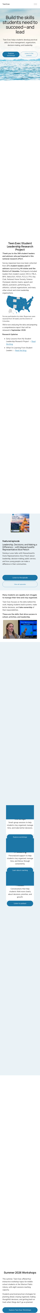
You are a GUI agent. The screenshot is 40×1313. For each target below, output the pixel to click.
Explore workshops (11, 54)
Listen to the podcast (29, 54)
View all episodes (20, 584)
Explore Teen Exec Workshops (20, 1310)
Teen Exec (6, 4)
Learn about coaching (20, 870)
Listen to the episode (20, 578)
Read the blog (20, 350)
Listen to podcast (20, 903)
